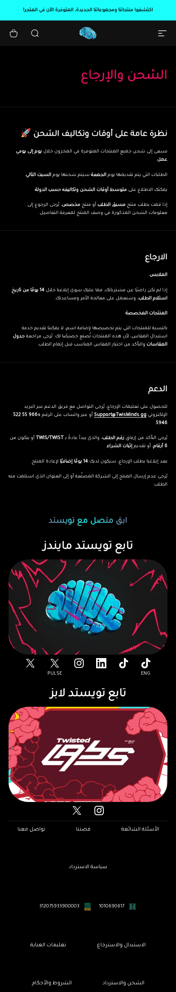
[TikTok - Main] (123, 663)
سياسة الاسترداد (88, 867)
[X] (30, 663)
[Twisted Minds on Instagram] (79, 663)
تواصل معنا (31, 830)
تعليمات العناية (48, 945)
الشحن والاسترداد (123, 983)
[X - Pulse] (55, 663)
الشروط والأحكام (52, 983)
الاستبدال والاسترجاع (121, 945)
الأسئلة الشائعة (140, 830)
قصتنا (83, 830)
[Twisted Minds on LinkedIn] (101, 663)
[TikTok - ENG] (146, 663)
